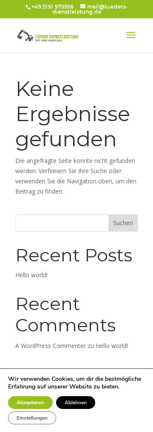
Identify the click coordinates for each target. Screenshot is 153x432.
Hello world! (31, 275)
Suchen (123, 223)
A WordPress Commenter (50, 346)
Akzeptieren (30, 402)
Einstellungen (32, 418)
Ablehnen (76, 402)
